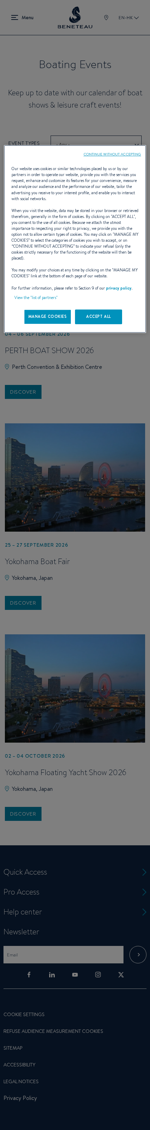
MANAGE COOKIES (47, 316)
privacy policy (119, 288)
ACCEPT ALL (98, 316)
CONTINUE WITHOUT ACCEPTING (112, 154)
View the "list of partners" (36, 297)
